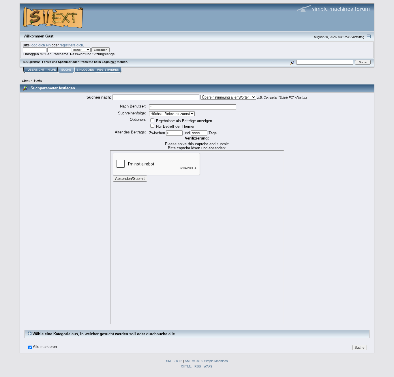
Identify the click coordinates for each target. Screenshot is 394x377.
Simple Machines (216, 361)
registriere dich (71, 45)
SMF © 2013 (193, 361)
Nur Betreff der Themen (175, 126)
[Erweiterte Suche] (291, 62)
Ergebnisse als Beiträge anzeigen (183, 121)
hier (113, 61)
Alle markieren (45, 347)
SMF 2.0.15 (174, 361)
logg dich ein (41, 45)
